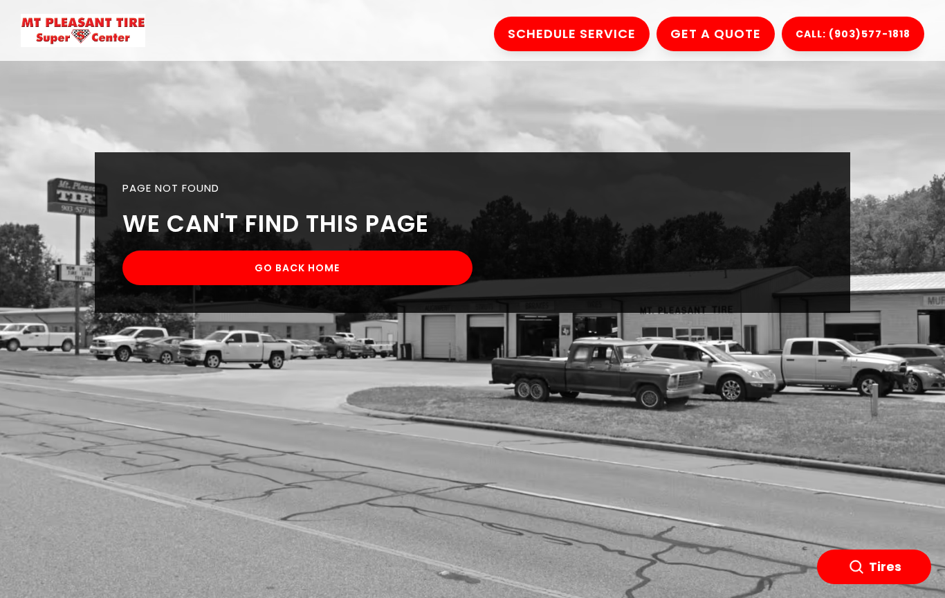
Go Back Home (297, 268)
